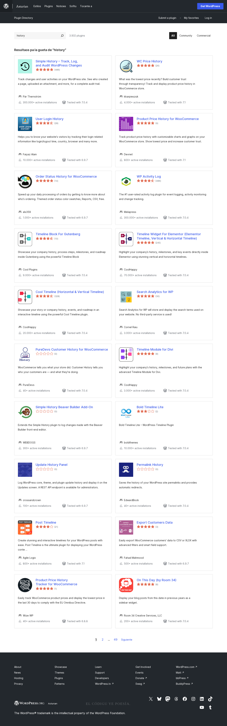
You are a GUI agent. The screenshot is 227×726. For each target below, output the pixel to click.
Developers (102, 678)
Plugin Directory (23, 17)
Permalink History (150, 465)
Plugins (59, 678)
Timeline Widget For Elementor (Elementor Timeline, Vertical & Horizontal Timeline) (169, 236)
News (17, 672)
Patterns (60, 683)
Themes (59, 672)
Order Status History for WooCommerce (66, 176)
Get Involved (143, 666)
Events (139, 672)
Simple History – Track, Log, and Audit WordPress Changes (59, 63)
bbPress (182, 678)
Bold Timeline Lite (150, 407)
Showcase (61, 666)
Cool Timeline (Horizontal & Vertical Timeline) (70, 292)
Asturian (52, 703)
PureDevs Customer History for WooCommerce (72, 349)
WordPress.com (186, 666)
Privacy (18, 683)
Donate (141, 678)
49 (115, 639)
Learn (98, 666)
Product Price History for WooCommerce (168, 119)
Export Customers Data (155, 522)
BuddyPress (184, 683)
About (17, 666)
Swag (140, 683)
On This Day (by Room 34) (156, 580)
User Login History (49, 119)
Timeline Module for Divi (155, 349)
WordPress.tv (104, 683)
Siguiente (126, 639)
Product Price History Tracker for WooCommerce (56, 582)
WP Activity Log (149, 176)
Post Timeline (46, 522)
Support (100, 672)
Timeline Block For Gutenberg (58, 234)
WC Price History (149, 61)
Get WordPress (210, 6)
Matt (180, 672)
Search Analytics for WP (155, 292)
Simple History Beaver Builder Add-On (64, 407)
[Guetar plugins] (62, 35)
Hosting (18, 678)
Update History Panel (51, 465)
